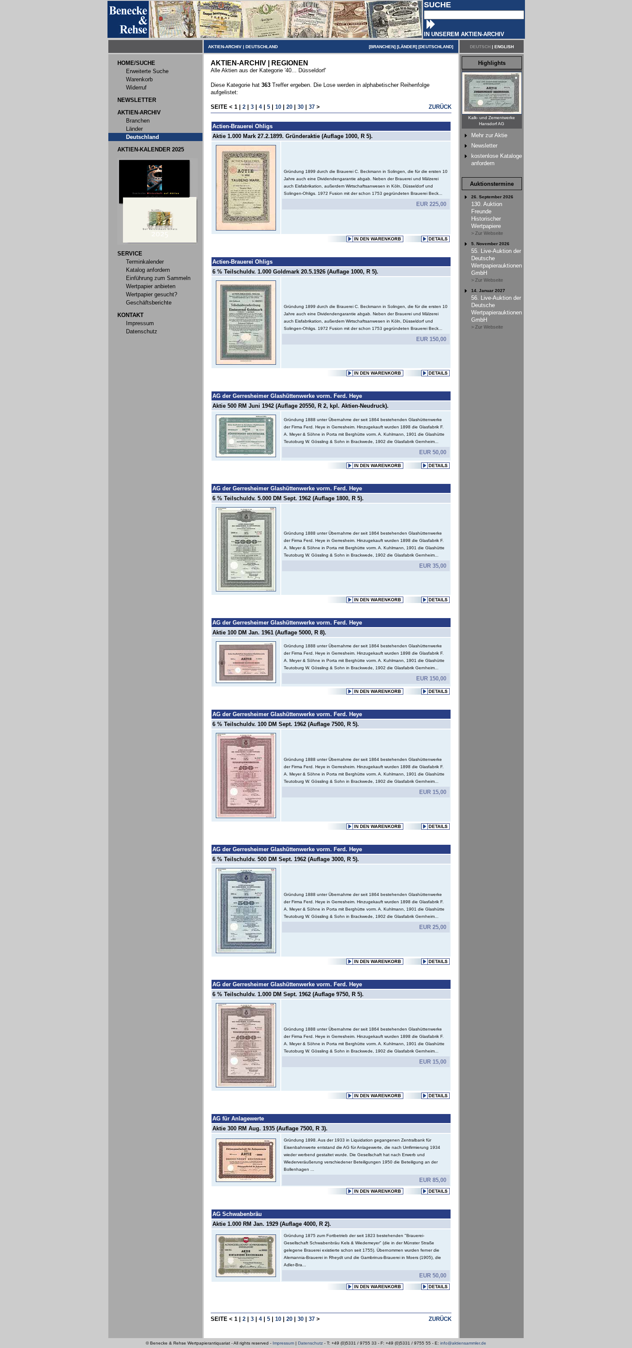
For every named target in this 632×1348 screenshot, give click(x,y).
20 (289, 107)
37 (312, 107)
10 (278, 107)
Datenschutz (310, 1343)
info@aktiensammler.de (463, 1343)
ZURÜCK (440, 107)
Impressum (283, 1343)
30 (301, 107)
